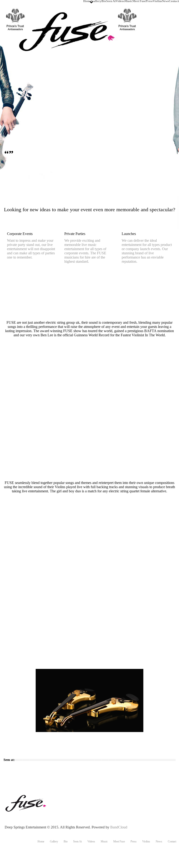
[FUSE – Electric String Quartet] (26, 803)
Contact (174, 1)
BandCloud (118, 827)
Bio (103, 1)
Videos (120, 1)
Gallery (96, 1)
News (165, 1)
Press (149, 1)
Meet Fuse (139, 1)
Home (87, 1)
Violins (157, 1)
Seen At (111, 1)
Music (128, 1)
